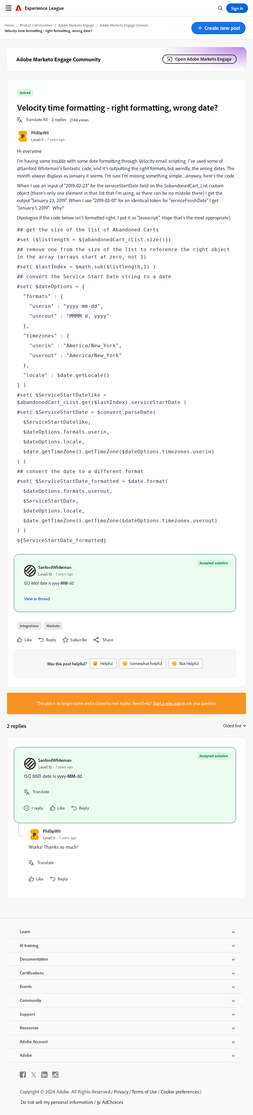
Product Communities (36, 25)
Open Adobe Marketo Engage (203, 59)
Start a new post (167, 703)
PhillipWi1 (40, 132)
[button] (218, 28)
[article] (125, 785)
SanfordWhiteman (55, 567)
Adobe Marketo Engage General (124, 25)
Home (9, 25)
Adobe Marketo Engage (76, 25)
